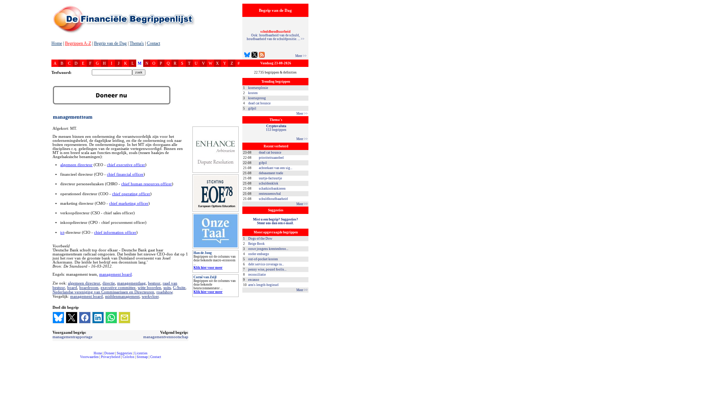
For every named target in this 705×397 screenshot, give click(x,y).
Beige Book (256, 244)
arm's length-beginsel (263, 285)
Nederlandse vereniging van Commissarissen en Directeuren (103, 292)
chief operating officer (131, 194)
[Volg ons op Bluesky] (247, 56)
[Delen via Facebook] (85, 317)
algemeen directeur (76, 165)
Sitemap (142, 357)
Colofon (128, 357)
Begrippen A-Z (78, 43)
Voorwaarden (89, 357)
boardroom (88, 287)
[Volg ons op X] (254, 56)
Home (56, 43)
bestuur (154, 283)
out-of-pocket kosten (263, 259)
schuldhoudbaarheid (273, 199)
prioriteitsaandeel (271, 158)
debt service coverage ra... (266, 264)
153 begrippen (276, 128)
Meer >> (301, 56)
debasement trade (271, 173)
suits (167, 287)
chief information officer (115, 232)
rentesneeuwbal (270, 194)
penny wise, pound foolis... (267, 269)
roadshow (164, 292)
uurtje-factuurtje (270, 178)
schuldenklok (268, 183)
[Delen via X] (71, 317)
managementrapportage (73, 337)
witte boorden (149, 287)
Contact (153, 43)
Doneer (109, 353)
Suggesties (124, 353)
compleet (55, 360)
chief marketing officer (128, 203)
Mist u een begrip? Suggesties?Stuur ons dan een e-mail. (275, 221)
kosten (253, 93)
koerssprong (257, 98)
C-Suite (179, 287)
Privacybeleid (110, 357)
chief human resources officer (146, 184)
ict (62, 232)
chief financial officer (125, 174)
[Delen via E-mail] (124, 317)
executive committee (118, 287)
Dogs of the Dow (260, 238)
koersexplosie (258, 88)
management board (115, 274)
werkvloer (150, 296)
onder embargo (258, 254)
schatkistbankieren (272, 188)
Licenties (141, 353)
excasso (253, 280)
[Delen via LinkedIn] (98, 317)
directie (108, 283)
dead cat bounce (259, 103)
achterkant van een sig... (275, 168)
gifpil (252, 108)
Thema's (137, 43)
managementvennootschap (165, 337)
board (72, 287)
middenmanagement (122, 296)
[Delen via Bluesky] (58, 317)
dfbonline (698, 395)
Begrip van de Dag (110, 43)
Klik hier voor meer (208, 267)
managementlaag (131, 283)
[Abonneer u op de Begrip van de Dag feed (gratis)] (262, 56)
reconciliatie (257, 274)
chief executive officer (126, 165)
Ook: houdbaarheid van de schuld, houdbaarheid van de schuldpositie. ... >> (275, 35)
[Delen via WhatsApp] (111, 317)
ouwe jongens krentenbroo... (268, 249)
